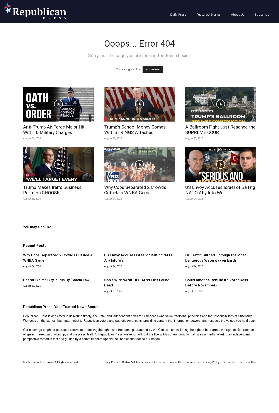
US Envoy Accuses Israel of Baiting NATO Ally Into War (220, 190)
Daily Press (178, 14)
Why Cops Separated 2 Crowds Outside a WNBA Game (135, 190)
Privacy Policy (211, 362)
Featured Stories (209, 14)
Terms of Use (248, 362)
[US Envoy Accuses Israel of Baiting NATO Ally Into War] (220, 164)
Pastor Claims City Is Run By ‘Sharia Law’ (56, 280)
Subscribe (262, 14)
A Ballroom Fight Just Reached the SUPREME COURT (220, 129)
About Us (237, 14)
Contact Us (192, 362)
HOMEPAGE (153, 69)
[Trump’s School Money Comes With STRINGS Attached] (139, 104)
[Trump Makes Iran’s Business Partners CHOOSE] (58, 164)
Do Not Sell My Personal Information (144, 362)
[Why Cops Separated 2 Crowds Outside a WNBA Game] (139, 164)
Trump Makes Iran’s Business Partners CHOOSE (52, 190)
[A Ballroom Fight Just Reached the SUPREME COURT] (220, 104)
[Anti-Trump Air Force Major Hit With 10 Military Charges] (58, 104)
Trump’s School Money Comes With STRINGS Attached (135, 129)
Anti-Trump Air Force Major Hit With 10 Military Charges (54, 129)
